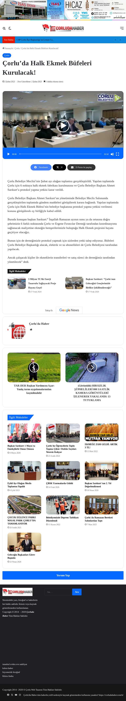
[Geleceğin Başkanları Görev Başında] (24, 542)
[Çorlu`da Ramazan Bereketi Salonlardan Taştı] (101, 505)
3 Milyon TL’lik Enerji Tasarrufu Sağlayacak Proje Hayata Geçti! (42, 283)
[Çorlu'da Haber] (63, 28)
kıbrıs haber (7, 668)
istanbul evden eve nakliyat (14, 664)
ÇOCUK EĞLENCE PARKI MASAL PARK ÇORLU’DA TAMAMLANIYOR (22, 520)
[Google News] (69, 310)
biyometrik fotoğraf (11, 672)
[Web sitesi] (31, 330)
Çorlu (17, 48)
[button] (63, 125)
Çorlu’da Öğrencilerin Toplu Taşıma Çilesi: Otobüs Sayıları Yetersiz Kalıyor (61, 449)
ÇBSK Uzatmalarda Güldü (59, 483)
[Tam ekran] (117, 154)
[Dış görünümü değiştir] (9, 29)
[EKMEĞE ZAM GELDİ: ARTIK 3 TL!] (101, 432)
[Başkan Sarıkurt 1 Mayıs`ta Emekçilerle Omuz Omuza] (24, 433)
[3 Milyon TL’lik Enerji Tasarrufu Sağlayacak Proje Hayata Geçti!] (17, 283)
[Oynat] (8, 154)
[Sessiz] (112, 154)
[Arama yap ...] (4, 29)
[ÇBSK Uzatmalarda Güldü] (63, 470)
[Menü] (122, 29)
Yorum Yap (63, 575)
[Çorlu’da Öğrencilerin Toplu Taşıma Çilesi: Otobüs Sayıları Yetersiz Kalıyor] (63, 433)
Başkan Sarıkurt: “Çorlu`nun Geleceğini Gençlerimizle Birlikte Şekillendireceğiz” (100, 283)
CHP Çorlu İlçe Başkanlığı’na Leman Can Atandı (38, 40)
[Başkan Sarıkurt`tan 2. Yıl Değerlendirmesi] (101, 470)
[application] (63, 125)
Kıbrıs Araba (7, 676)
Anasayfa (8, 48)
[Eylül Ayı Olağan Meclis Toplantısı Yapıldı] (24, 470)
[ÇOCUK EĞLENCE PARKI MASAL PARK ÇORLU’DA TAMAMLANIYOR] (24, 504)
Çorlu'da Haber (39, 323)
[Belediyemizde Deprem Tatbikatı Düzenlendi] (63, 505)
